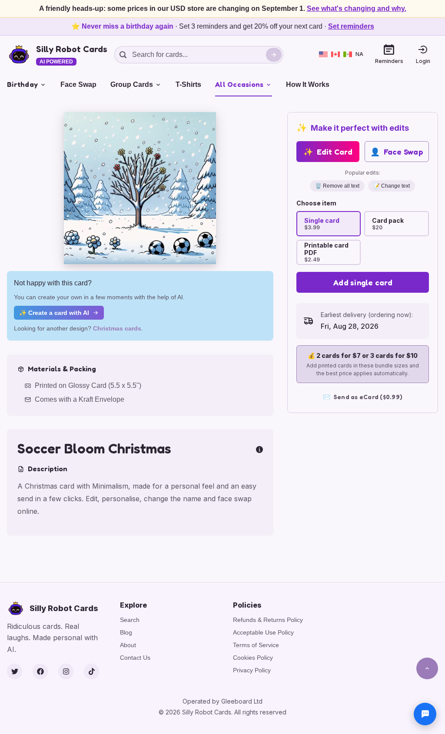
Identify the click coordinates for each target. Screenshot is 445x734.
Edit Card (327, 151)
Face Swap (78, 84)
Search (129, 619)
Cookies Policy (253, 657)
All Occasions (239, 84)
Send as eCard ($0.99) (363, 396)
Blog (126, 632)
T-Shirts (188, 84)
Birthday (22, 84)
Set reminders (351, 26)
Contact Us (135, 657)
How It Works (307, 84)
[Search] (274, 55)
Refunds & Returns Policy (268, 619)
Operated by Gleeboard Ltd (222, 701)
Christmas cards (117, 328)
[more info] (259, 448)
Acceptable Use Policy (263, 632)
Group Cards (131, 84)
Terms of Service (256, 644)
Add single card (362, 282)
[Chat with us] (425, 714)
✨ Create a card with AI (54, 312)
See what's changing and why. (356, 8)
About (128, 644)
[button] (140, 188)
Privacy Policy (252, 670)
